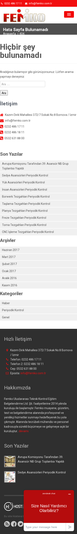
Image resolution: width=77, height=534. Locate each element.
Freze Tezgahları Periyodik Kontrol (24, 217)
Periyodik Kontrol (13, 310)
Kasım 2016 (9, 285)
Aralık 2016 (9, 278)
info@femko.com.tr (33, 373)
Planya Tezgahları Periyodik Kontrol (25, 210)
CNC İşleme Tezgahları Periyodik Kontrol (28, 232)
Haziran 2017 (10, 250)
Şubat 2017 (9, 264)
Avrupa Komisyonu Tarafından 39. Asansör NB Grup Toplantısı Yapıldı (35, 166)
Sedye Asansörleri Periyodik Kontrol (25, 175)
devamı (24, 431)
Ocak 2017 (9, 271)
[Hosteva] (18, 508)
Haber (6, 303)
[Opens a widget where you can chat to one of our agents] (49, 510)
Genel (5, 317)
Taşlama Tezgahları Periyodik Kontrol (26, 203)
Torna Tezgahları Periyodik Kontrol (24, 225)
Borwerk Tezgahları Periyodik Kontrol (26, 196)
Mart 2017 (8, 257)
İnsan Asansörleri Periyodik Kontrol (24, 189)
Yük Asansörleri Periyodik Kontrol (23, 182)
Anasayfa (9, 33)
